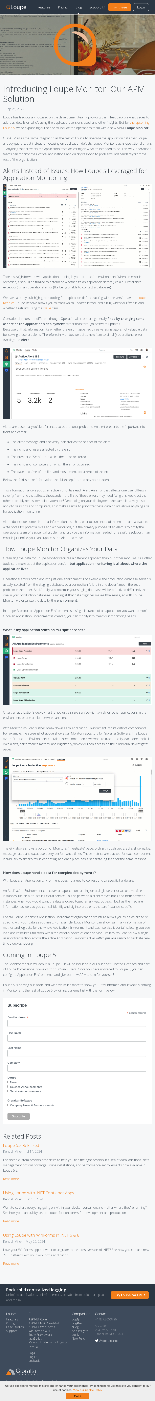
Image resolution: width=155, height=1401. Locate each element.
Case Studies (15, 1327)
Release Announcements (26, 1086)
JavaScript (35, 1338)
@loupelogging (108, 1341)
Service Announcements (25, 1091)
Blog (78, 7)
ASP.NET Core (38, 1319)
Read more (11, 1179)
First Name (14, 1032)
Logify (75, 1335)
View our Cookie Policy (87, 1390)
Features (43, 7)
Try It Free (119, 7)
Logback (34, 1361)
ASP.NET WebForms (42, 1327)
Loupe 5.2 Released (21, 1145)
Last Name (14, 1047)
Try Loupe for (130, 1295)
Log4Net (77, 1323)
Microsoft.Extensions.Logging (48, 1342)
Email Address (17, 1017)
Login (141, 7)
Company (13, 1062)
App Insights (80, 1331)
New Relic (78, 1338)
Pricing (62, 7)
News (13, 1082)
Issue (47, 308)
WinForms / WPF (39, 1331)
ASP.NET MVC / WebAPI (44, 1323)
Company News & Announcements (32, 1105)
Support (95, 7)
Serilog (33, 1346)
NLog (75, 1327)
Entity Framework (40, 1335)
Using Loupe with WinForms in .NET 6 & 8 (41, 1235)
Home (16, 7)
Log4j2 (33, 1357)
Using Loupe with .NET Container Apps (38, 1193)
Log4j (32, 1353)
